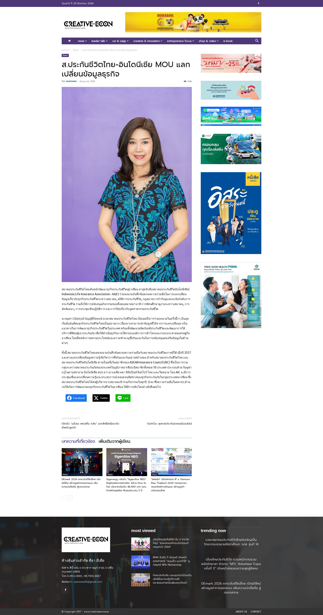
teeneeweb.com (118, 611)
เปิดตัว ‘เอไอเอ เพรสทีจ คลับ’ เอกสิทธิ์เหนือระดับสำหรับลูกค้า (90, 426)
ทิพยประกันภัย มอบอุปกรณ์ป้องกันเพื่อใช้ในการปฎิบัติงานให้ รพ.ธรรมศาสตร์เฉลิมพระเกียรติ (172, 579)
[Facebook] (258, 3)
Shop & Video (207, 41)
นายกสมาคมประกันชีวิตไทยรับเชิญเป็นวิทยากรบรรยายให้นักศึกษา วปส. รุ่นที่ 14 (231, 541)
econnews (71, 81)
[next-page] (70, 498)
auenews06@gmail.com (88, 581)
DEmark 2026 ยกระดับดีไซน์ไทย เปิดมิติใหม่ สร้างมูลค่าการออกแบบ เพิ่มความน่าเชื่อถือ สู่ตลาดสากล (81, 482)
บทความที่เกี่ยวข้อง (78, 441)
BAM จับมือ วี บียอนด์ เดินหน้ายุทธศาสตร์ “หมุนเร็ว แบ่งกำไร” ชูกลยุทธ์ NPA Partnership (171, 561)
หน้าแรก (65, 50)
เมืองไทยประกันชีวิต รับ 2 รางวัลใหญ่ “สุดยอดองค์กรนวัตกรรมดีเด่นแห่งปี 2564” (171, 543)
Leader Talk (98, 41)
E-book (228, 41)
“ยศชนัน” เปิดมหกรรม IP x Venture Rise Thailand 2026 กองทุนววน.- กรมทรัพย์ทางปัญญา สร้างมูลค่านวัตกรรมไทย (170, 484)
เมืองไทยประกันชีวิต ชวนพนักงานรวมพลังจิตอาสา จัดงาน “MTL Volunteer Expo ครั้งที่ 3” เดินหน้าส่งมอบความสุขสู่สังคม (231, 564)
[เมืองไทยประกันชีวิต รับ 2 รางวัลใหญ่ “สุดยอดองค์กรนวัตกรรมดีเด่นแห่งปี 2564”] (140, 544)
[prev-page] (64, 498)
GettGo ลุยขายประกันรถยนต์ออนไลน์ (169, 424)
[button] (256, 41)
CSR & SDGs (119, 41)
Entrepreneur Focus (179, 41)
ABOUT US (241, 611)
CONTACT (256, 611)
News (81, 41)
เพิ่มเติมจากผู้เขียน (114, 441)
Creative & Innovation (146, 41)
